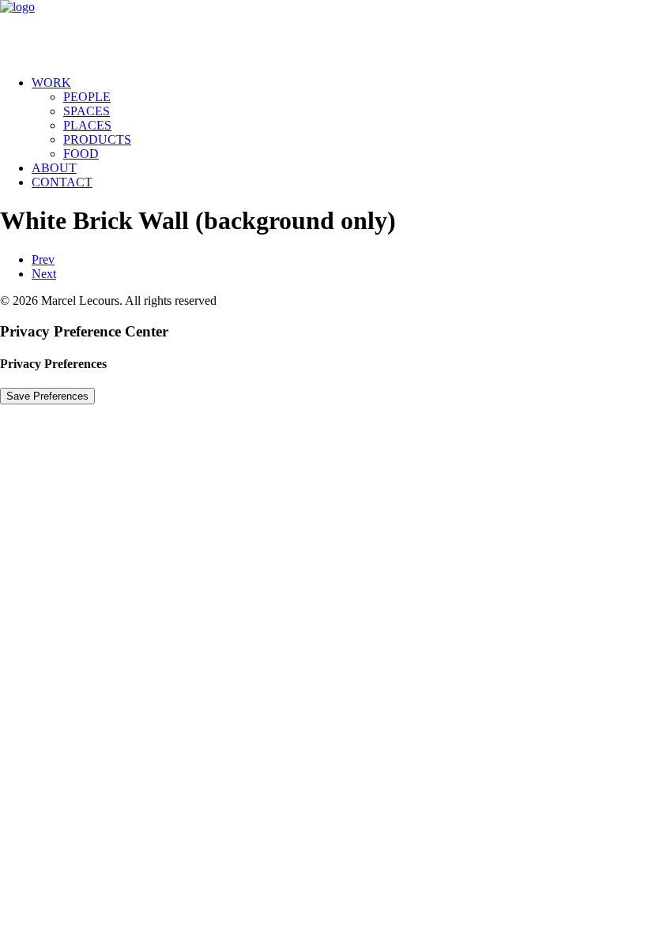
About (54, 168)
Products (97, 139)
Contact (62, 182)
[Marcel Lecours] (324, 31)
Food (81, 153)
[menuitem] (340, 118)
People (87, 96)
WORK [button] (51, 82)
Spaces (86, 111)
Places (87, 125)
